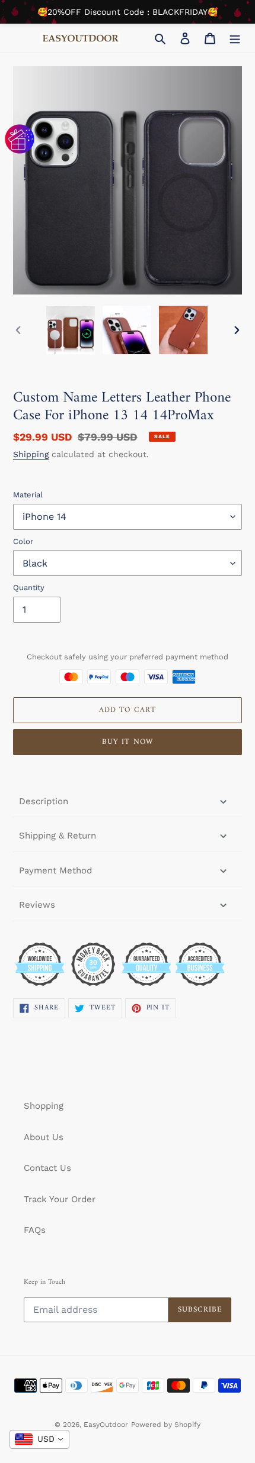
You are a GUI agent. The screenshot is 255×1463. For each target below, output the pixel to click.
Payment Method (55, 870)
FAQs (35, 1230)
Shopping (43, 1106)
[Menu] (234, 38)
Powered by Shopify (165, 1424)
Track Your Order (59, 1199)
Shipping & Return (57, 835)
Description (43, 801)
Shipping (31, 454)
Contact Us (47, 1168)
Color (23, 541)
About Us (43, 1137)
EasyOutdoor (106, 1424)
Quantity (28, 587)
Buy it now (127, 742)
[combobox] (39, 1439)
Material (28, 494)
